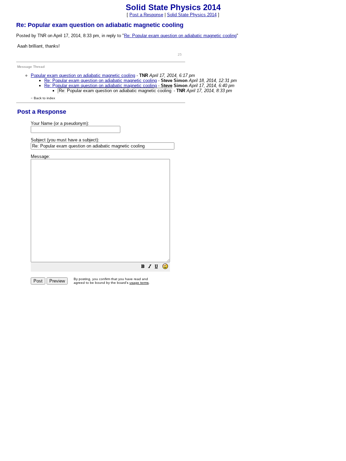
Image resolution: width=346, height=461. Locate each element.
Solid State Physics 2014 (192, 14)
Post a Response (146, 14)
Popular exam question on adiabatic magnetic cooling (83, 75)
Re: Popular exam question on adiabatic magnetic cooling (180, 35)
